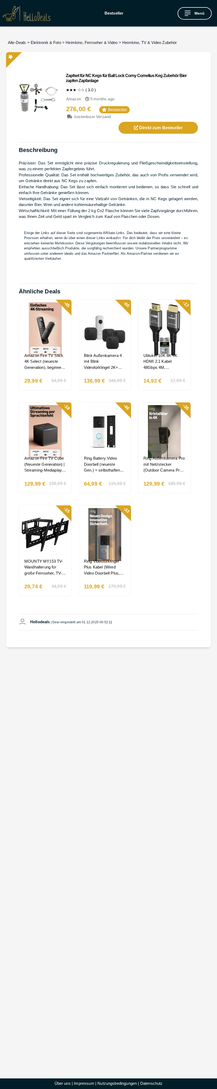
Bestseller (114, 13)
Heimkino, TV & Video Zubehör (149, 42)
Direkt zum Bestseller (160, 128)
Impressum (84, 1083)
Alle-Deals (17, 42)
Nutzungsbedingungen (117, 1083)
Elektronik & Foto (46, 42)
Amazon (73, 99)
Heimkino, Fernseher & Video (91, 42)
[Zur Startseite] (26, 13)
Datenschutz (151, 1083)
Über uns (63, 1083)
